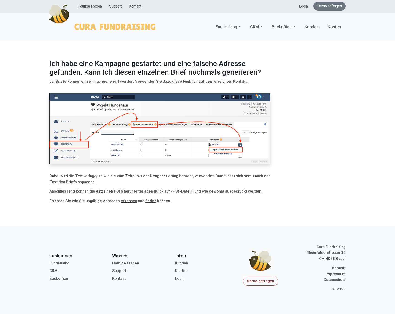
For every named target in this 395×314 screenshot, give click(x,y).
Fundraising (226, 26)
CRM (254, 26)
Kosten (334, 26)
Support (115, 6)
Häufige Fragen (90, 6)
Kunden (312, 26)
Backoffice (282, 26)
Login (303, 6)
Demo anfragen (329, 6)
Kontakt (135, 6)
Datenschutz (335, 279)
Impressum (336, 274)
